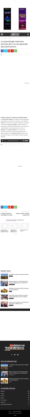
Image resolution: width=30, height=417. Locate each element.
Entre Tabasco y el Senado (24, 230)
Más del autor (21, 220)
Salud (10, 291)
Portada (2, 395)
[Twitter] (15, 354)
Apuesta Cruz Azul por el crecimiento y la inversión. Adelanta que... (19, 303)
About (10, 411)
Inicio (2, 37)
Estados (10, 276)
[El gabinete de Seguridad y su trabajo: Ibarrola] (15, 226)
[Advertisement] (15, 17)
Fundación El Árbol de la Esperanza (15, 413)
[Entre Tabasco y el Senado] (24, 226)
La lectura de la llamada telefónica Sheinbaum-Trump (4, 230)
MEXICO (3, 391)
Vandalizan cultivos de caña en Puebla (19, 274)
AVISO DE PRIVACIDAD (17, 411)
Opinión (5, 37)
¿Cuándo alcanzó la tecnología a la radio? (7, 214)
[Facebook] (12, 354)
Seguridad (11, 298)
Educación (3, 402)
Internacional (11, 284)
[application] (15, 140)
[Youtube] (18, 354)
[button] (27, 34)
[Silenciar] (23, 140)
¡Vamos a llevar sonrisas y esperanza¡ (22, 214)
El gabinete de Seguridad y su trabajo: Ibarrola (13, 230)
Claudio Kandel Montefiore (6, 404)
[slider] (26, 140)
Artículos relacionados (11, 220)
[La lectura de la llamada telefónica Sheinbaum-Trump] (5, 226)
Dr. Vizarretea (3, 400)
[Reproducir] (2, 140)
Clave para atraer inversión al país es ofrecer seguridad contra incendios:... (18, 296)
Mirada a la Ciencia (11, 37)
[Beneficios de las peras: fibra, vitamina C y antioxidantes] (4, 290)
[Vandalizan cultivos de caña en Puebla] (4, 276)
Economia (11, 305)
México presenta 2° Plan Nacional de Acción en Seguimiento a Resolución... (18, 282)
